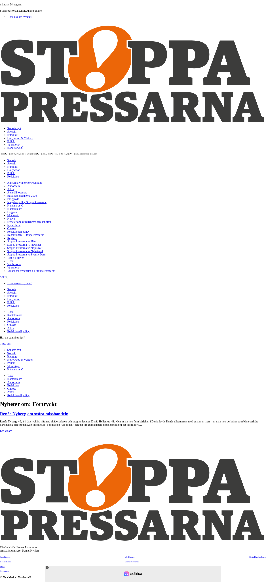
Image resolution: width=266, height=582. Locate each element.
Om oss (59, 154)
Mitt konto (13, 215)
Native (11, 218)
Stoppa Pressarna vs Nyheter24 (25, 251)
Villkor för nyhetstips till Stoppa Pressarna (31, 270)
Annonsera (33, 154)
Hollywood (13, 170)
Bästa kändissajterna (257, 557)
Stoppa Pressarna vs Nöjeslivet (24, 247)
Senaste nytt (14, 128)
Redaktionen (5, 557)
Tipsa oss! (5, 343)
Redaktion (47, 154)
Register (12, 238)
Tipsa (4, 154)
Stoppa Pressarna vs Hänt (21, 241)
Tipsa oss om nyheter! (19, 16)
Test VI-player (15, 257)
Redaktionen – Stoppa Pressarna (25, 234)
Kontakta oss (16, 154)
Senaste (11, 160)
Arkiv (69, 154)
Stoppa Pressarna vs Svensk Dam (26, 254)
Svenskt (11, 131)
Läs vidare (6, 430)
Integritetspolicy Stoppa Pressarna (27, 202)
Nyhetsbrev (13, 225)
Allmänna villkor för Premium (24, 182)
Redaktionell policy (86, 154)
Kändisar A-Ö (15, 147)
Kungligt (12, 134)
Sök (2, 276)
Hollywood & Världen (20, 138)
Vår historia (14, 264)
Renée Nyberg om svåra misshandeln (34, 413)
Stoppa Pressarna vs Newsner (24, 244)
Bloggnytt (13, 199)
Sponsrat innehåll (132, 562)
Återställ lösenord (17, 192)
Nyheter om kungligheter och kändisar (29, 221)
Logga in (12, 212)
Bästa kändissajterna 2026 (22, 195)
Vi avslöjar (13, 144)
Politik (11, 141)
